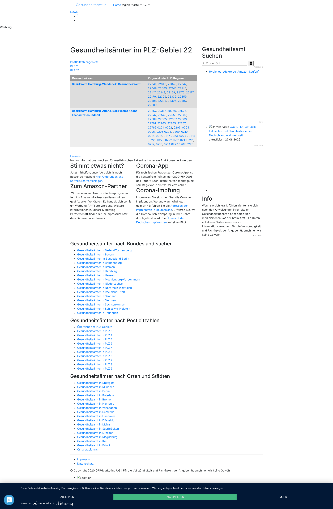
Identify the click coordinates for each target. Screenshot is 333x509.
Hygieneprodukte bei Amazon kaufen (234, 71)
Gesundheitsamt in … (93, 5)
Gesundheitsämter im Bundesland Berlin (103, 258)
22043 (161, 84)
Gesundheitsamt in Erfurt (93, 445)
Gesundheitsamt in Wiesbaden (97, 407)
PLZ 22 (75, 70)
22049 (152, 88)
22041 (152, 84)
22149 (161, 92)
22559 (172, 115)
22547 (152, 115)
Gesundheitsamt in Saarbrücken (98, 428)
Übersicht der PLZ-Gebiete (94, 327)
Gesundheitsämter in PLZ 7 (94, 360)
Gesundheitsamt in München (95, 387)
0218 (192, 136)
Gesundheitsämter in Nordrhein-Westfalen (104, 287)
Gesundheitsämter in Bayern (95, 254)
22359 (182, 96)
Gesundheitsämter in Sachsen (96, 300)
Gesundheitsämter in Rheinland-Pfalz (101, 292)
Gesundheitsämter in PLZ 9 (95, 368)
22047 (182, 84)
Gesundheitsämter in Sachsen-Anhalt (101, 304)
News (74, 12)
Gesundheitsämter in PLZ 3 (95, 343)
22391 (152, 100)
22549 (162, 115)
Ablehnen (67, 497)
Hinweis (75, 156)
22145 (182, 88)
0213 (159, 144)
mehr (283, 497)
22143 (172, 88)
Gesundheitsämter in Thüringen (97, 312)
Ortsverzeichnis (87, 449)
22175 (181, 92)
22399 (152, 105)
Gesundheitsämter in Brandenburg (99, 262)
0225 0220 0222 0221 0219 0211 (171, 140)
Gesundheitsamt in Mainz (93, 424)
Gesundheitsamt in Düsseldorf (97, 420)
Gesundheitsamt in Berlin (93, 391)
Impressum (84, 459)
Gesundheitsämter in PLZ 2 (95, 339)
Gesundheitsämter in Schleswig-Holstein (103, 308)
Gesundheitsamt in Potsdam (95, 395)
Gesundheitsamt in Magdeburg (97, 437)
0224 (183, 136)
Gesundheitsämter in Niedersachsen (100, 283)
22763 (161, 123)
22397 (182, 100)
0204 (185, 127)
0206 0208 (163, 131)
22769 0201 (156, 127)
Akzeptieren (175, 497)
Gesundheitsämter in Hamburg (97, 271)
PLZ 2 (74, 66)
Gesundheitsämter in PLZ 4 (95, 347)
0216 (159, 136)
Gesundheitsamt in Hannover (96, 416)
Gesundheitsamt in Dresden (95, 432)
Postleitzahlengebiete (84, 62)
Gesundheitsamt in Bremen (94, 399)
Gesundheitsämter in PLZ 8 (95, 364)
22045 (172, 84)
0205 (151, 131)
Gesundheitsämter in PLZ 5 (95, 352)
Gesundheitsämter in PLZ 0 (95, 331)
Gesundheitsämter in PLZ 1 (94, 335)
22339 (172, 96)
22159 (171, 92)
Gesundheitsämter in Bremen (96, 267)
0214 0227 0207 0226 (178, 144)
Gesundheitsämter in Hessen (95, 275)
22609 (182, 119)
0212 (151, 144)
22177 (190, 92)
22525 (182, 111)
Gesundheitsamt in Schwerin (95, 412)
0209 (176, 131)
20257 (152, 111)
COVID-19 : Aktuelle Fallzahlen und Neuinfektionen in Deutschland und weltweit (232, 131)
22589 (152, 119)
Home (117, 5)
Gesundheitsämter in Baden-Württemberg (104, 250)
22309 (161, 96)
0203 (177, 127)
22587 (182, 115)
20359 (171, 111)
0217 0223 (171, 136)
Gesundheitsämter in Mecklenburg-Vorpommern (108, 279)
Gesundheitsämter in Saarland (96, 296)
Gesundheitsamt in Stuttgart (95, 382)
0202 (168, 127)
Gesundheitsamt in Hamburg (95, 403)
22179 (152, 96)
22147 (152, 92)
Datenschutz (85, 463)
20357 (162, 111)
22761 (152, 123)
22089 (162, 88)
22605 (162, 119)
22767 (181, 123)
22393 (161, 100)
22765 (171, 123)
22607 (172, 119)
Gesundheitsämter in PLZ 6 (95, 356)
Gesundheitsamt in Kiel (92, 441)
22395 (172, 100)
